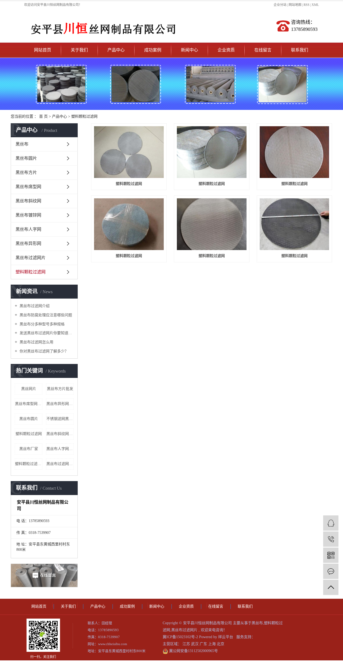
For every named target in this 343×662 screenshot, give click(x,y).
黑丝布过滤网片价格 (60, 464)
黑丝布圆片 (26, 158)
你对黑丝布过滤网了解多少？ (43, 351)
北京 (220, 644)
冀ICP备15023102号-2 (180, 637)
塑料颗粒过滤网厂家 (28, 464)
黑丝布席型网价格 (28, 404)
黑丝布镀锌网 (28, 215)
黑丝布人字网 (28, 229)
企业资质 (226, 50)
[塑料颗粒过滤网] (128, 152)
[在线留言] (330, 571)
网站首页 (42, 50)
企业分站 (280, 5)
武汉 (195, 644)
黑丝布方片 (26, 172)
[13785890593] (330, 539)
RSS (307, 5)
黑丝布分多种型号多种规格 (41, 324)
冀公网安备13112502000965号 (193, 651)
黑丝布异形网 (28, 243)
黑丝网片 (28, 389)
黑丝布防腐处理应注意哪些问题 (45, 315)
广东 (204, 644)
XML (315, 5)
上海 (212, 644)
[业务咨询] (330, 523)
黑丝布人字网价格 (60, 449)
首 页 (43, 116)
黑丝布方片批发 (60, 389)
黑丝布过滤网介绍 (34, 306)
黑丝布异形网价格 (60, 404)
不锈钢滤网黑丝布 (60, 419)
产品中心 (116, 50)
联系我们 (299, 50)
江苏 (186, 644)
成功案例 (152, 50)
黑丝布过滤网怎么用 (35, 342)
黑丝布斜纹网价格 (60, 434)
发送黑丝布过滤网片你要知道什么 (46, 333)
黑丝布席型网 (28, 186)
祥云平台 (225, 637)
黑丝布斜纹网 (28, 201)
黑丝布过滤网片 (31, 257)
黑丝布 (22, 144)
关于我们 (79, 50)
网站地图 (295, 5)
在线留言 (262, 50)
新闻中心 (189, 50)
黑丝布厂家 (28, 449)
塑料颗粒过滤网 (84, 116)
